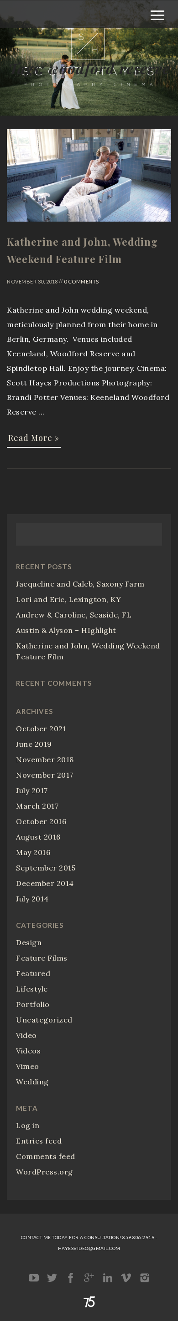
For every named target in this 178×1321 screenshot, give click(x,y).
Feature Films (42, 957)
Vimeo (27, 1066)
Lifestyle (32, 988)
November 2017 (44, 774)
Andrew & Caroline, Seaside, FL (73, 614)
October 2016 (41, 821)
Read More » (33, 437)
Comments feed (45, 1156)
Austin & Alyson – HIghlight (66, 630)
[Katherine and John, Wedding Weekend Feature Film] (89, 225)
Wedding (32, 1081)
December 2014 (45, 883)
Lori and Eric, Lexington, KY (68, 599)
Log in (27, 1125)
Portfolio (33, 1004)
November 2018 (45, 759)
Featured (33, 973)
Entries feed (39, 1140)
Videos (28, 1050)
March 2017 (37, 805)
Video (26, 1035)
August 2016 (38, 836)
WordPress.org (44, 1171)
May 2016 (33, 852)
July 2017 (32, 790)
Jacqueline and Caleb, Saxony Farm (80, 583)
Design (29, 942)
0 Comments (81, 281)
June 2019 (34, 744)
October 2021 (41, 728)
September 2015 (45, 867)
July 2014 (32, 898)
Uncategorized (44, 1019)
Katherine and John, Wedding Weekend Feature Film (88, 651)
